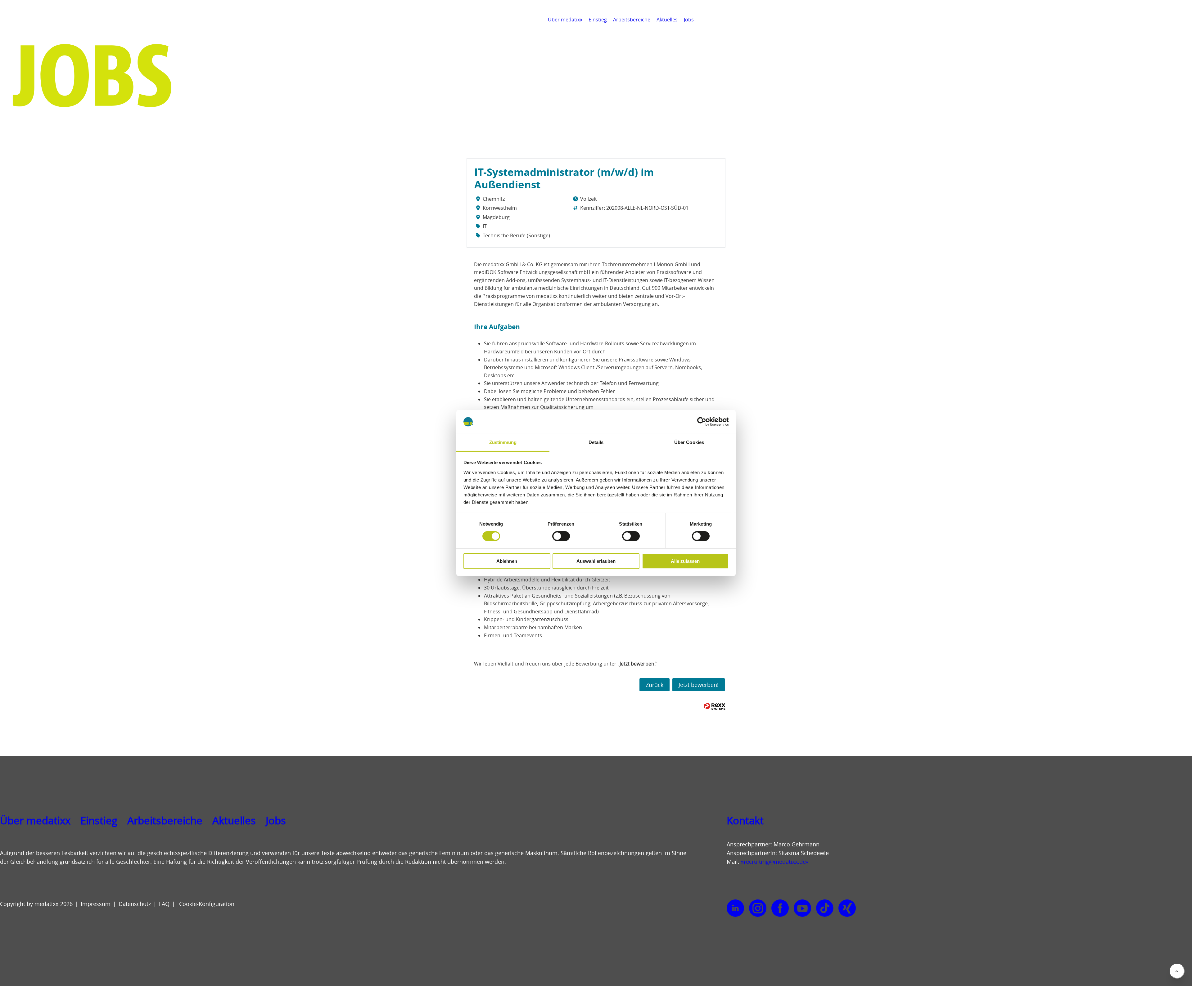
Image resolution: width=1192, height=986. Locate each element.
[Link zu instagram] (757, 908)
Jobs (689, 19)
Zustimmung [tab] (503, 442)
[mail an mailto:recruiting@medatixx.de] (1184, 19)
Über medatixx (565, 19)
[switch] (561, 536)
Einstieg (598, 19)
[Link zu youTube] (802, 908)
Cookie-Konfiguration (206, 904)
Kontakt (745, 820)
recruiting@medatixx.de (775, 861)
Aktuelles (667, 19)
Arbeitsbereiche (631, 19)
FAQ (164, 904)
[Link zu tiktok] (824, 908)
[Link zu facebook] (780, 908)
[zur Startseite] (33, 28)
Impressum (96, 904)
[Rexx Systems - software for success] (714, 706)
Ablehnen (506, 561)
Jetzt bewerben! (699, 684)
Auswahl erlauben (596, 561)
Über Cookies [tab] (689, 442)
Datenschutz (135, 904)
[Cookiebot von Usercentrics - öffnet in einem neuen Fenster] (702, 421)
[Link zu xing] (847, 908)
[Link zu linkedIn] (735, 908)
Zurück (654, 684)
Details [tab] (596, 442)
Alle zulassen (685, 561)
